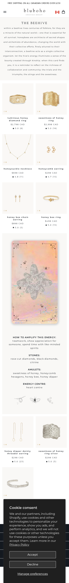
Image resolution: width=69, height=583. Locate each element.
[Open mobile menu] (5, 11)
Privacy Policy (19, 544)
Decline (32, 564)
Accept (32, 554)
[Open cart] (63, 12)
